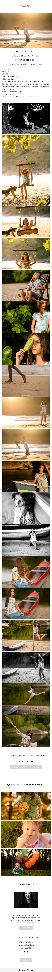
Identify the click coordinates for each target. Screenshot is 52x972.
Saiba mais (26, 928)
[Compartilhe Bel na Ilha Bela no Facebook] (19, 761)
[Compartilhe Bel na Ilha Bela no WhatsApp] (23, 761)
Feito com (26, 970)
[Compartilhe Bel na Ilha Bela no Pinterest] (32, 761)
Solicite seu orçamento (26, 767)
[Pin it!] (33, 131)
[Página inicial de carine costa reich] (26, 6)
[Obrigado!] (19, 131)
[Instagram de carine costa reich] (27, 952)
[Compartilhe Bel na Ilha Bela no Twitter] (28, 761)
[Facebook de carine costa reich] (24, 952)
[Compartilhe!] (26, 131)
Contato (26, 960)
